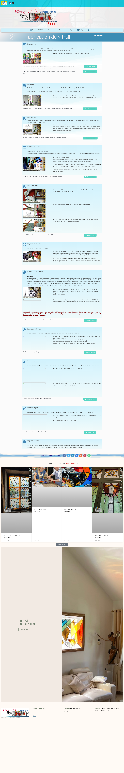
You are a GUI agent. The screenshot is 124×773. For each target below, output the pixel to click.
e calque (85, 95)
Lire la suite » (7, 537)
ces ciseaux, (82, 126)
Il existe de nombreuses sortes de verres (38, 151)
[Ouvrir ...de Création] (53, 30)
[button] (64, 455)
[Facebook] (10, 3)
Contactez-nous (24, 629)
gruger (60, 219)
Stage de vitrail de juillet (40, 509)
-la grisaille (30, 276)
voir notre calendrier (38, 711)
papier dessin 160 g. (79, 88)
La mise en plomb (32, 333)
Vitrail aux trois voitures (70, 509)
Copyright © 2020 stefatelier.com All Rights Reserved (11, 717)
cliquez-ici (69, 711)
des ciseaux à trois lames (73, 125)
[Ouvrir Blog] (35, 30)
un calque (72, 95)
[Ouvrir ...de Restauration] (66, 30)
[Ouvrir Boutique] (84, 30)
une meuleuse (75, 221)
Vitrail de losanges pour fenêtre (12, 535)
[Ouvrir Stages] (74, 30)
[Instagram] (13, 3)
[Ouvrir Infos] (93, 30)
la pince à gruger (65, 221)
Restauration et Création (101, 535)
